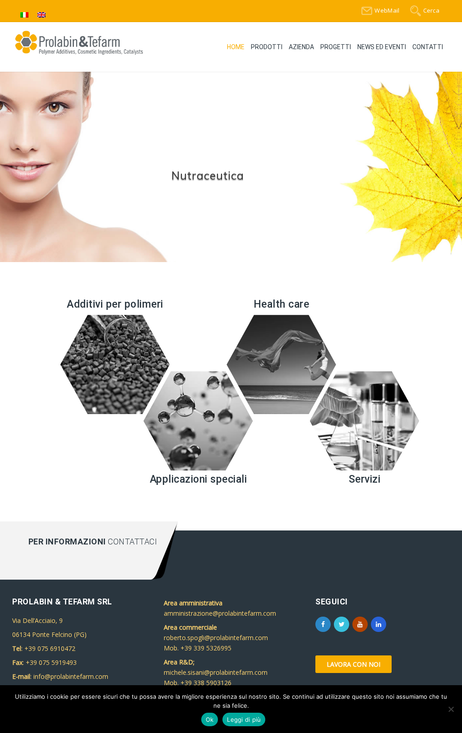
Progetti (335, 47)
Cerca (431, 10)
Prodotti (266, 47)
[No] (450, 709)
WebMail (386, 10)
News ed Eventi (381, 47)
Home (236, 47)
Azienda (301, 47)
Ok (210, 719)
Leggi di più (244, 719)
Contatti (427, 47)
